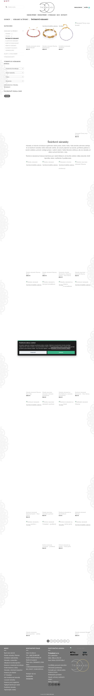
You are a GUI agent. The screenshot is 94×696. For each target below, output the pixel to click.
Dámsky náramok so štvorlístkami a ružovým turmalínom (65, 394)
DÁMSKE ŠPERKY (31, 15)
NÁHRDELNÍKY (9, 50)
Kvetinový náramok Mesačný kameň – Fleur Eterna (33, 514)
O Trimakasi (52, 15)
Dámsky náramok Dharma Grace (82, 633)
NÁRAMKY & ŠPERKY (20, 19)
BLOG (58, 15)
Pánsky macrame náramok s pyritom (47, 513)
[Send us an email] (55, 684)
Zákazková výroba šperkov (12, 663)
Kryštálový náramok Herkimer (64, 47)
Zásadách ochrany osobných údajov (61, 348)
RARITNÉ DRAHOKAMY (12, 43)
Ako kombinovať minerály (12, 677)
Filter (7, 96)
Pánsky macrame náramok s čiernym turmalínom (47, 394)
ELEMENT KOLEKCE (11, 48)
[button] (78, 7)
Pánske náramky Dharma (11, 655)
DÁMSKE (7, 33)
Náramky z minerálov (10, 660)
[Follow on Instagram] (52, 684)
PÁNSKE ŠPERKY (42, 15)
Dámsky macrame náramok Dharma (80, 273)
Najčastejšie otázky (10, 689)
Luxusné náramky (9, 680)
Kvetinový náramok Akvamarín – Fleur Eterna (82, 393)
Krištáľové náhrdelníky (11, 658)
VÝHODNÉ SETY (9, 57)
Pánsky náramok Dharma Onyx (49, 273)
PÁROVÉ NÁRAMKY (10, 45)
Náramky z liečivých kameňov (13, 670)
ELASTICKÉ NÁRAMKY (11, 41)
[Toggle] (23, 31)
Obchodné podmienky (55, 667)
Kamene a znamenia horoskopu (14, 665)
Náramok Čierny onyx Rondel (81, 134)
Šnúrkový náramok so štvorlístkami (65, 513)
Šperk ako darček (9, 653)
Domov (7, 19)
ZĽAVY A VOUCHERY (10, 54)
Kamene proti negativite (11, 682)
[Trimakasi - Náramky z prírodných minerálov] (47, 7)
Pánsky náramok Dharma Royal (33, 273)
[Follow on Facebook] (49, 684)
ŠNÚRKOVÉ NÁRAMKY (12, 38)
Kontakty (64, 15)
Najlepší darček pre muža (12, 685)
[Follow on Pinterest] (58, 684)
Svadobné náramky (10, 687)
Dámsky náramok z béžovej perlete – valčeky (33, 633)
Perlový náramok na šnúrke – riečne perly (65, 545)
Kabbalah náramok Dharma (80, 513)
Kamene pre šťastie (10, 672)
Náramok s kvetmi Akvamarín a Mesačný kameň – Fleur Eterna (65, 274)
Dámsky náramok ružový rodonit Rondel (33, 47)
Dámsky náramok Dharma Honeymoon (49, 47)
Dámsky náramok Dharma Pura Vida (33, 393)
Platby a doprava (53, 682)
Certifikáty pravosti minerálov (57, 665)
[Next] (68, 641)
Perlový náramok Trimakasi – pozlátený (48, 545)
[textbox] (13, 69)
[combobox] (14, 68)
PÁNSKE (7, 36)
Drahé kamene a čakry (11, 667)
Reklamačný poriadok (55, 674)
